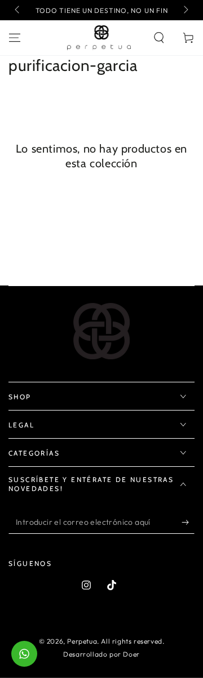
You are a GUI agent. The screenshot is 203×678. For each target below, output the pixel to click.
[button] (159, 37)
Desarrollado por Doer (101, 654)
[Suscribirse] (188, 522)
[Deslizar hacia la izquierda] (18, 10)
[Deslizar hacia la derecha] (185, 10)
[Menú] (14, 37)
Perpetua (82, 641)
